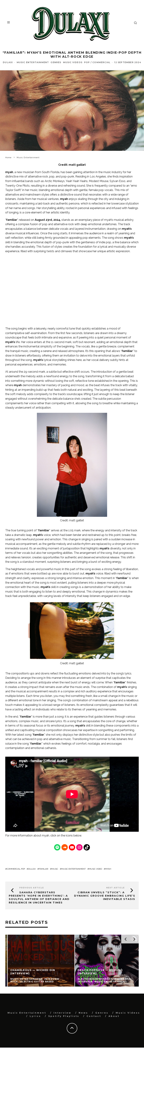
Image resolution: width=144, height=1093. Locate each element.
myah (45, 835)
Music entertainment (73, 869)
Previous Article (31, 888)
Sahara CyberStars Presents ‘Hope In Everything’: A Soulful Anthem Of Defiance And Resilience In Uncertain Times (39, 897)
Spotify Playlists (63, 1016)
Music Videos (72, 62)
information (25, 835)
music (54, 869)
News (83, 1012)
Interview (62, 1012)
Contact (94, 1016)
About (114, 1016)
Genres (56, 62)
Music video (95, 869)
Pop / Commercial (97, 62)
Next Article (115, 888)
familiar (43, 869)
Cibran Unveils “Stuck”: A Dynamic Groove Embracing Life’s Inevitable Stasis (104, 896)
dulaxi (32, 869)
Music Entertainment (33, 62)
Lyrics (35, 1016)
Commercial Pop (16, 869)
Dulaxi (8, 62)
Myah (108, 869)
